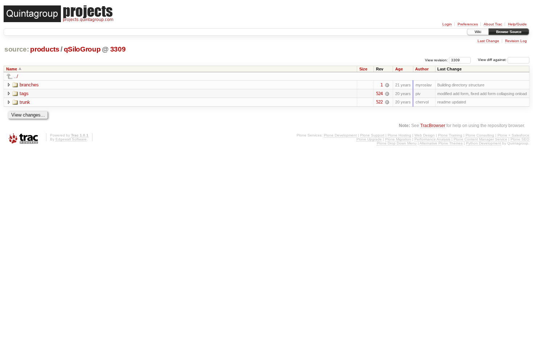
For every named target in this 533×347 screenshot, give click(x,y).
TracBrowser (432, 125)
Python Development (483, 143)
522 (379, 102)
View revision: (436, 60)
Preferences (468, 24)
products (44, 49)
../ (16, 76)
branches (29, 84)
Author (422, 69)
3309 (118, 49)
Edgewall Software (71, 139)
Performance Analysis (432, 139)
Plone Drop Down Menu (397, 143)
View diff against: (493, 60)
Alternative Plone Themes (441, 143)
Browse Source (508, 32)
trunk (25, 102)
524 (379, 93)
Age (399, 69)
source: (16, 49)
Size (363, 69)
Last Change (488, 41)
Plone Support (372, 135)
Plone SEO (520, 139)
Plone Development (340, 135)
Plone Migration (398, 139)
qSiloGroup (82, 49)
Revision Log (516, 41)
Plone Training (450, 135)
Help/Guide (517, 24)
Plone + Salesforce (513, 135)
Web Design (424, 135)
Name (11, 69)
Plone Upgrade (369, 139)
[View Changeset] (387, 84)
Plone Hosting (399, 135)
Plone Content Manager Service (480, 139)
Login (447, 24)
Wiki (478, 32)
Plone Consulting (480, 135)
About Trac (493, 24)
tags (24, 93)
